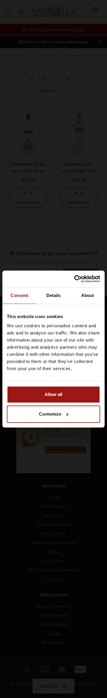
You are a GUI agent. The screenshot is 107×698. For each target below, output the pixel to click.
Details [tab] (53, 295)
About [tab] (87, 295)
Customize (50, 413)
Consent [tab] (19, 295)
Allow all (53, 394)
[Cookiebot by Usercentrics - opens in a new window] (75, 279)
